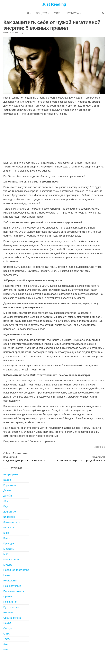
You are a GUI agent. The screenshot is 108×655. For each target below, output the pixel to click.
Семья (7, 623)
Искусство (9, 527)
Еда (5, 506)
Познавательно (20, 453)
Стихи (6, 633)
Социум (42, 13)
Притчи (7, 596)
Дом (5, 501)
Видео (7, 479)
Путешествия (11, 607)
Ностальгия (10, 580)
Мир (57, 13)
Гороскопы (9, 485)
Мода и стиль (11, 559)
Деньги (7, 490)
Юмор (6, 649)
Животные (9, 511)
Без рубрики (10, 474)
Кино (6, 532)
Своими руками (12, 617)
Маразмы (8, 548)
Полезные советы (13, 591)
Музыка (7, 564)
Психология (10, 601)
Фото (6, 644)
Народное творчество (16, 570)
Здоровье (9, 516)
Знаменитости (11, 522)
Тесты (6, 639)
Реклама (8, 612)
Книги (6, 538)
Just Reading (54, 4)
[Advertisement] (54, 138)
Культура (73, 13)
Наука (6, 575)
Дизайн (7, 495)
